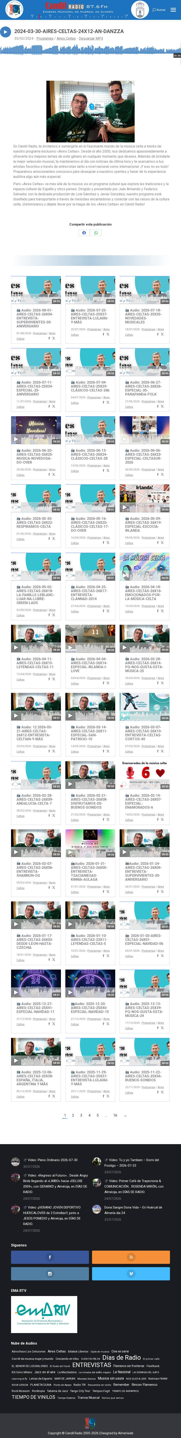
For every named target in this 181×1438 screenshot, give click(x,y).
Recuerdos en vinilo (99, 1384)
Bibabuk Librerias (78, 1351)
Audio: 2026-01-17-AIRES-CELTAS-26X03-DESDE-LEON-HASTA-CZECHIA (35, 942)
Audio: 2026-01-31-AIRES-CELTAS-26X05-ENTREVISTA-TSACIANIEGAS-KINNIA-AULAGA (89, 872)
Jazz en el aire (44, 1372)
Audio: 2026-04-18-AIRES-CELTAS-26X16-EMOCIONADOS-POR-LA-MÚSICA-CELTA (143, 593)
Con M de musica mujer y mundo (32, 1358)
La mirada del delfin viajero (95, 1372)
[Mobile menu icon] (173, 10)
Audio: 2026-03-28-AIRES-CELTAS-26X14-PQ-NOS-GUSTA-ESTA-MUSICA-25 (144, 665)
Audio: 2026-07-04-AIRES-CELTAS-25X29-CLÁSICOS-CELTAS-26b (90, 386)
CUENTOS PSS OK (90, 1359)
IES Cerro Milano (22, 1372)
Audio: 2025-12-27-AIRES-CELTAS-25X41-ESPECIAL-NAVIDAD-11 (36, 1008)
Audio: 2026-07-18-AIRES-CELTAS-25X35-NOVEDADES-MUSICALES (143, 316)
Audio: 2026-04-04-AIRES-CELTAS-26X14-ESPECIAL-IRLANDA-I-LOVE (89, 665)
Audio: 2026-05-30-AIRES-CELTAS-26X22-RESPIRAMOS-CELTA (35, 523)
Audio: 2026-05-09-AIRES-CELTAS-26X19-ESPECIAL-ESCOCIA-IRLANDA (143, 525)
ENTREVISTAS (91, 1365)
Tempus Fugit (101, 1391)
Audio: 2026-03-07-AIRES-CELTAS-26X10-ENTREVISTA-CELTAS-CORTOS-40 (143, 733)
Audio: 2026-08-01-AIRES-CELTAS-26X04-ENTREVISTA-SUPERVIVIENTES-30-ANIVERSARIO (35, 318)
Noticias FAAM (157, 1378)
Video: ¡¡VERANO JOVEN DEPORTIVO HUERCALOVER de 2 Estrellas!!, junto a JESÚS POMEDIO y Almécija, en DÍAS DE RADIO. (52, 1215)
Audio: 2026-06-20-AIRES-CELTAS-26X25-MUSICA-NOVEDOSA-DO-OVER (35, 456)
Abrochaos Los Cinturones (28, 1351)
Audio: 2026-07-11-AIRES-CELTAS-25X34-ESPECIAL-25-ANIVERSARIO (35, 388)
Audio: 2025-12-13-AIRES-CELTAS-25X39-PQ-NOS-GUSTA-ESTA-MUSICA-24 (144, 1010)
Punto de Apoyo (62, 1384)
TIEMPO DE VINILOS (33, 1397)
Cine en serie (120, 1351)
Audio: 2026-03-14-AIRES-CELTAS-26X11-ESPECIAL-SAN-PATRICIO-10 (89, 733)
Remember (121, 1385)
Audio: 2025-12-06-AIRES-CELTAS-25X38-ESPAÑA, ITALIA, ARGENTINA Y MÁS (35, 1078)
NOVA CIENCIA (20, 1385)
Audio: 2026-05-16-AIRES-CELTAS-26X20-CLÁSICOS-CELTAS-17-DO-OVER (90, 525)
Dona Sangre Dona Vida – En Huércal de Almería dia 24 (133, 1210)
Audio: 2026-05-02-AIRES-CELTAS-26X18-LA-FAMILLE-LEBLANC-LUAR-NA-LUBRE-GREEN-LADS (36, 595)
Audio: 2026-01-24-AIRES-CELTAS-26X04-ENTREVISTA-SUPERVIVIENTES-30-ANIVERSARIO (143, 872)
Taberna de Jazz (57, 1391)
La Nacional (121, 1372)
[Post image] (15, 1161)
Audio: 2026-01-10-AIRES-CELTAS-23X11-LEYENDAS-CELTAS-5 (89, 940)
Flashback (153, 1366)
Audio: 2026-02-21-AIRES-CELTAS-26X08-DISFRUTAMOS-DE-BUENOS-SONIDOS (89, 801)
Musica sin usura (111, 1378)
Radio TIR (80, 1384)
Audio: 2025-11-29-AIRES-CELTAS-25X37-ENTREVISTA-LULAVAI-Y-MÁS (89, 1078)
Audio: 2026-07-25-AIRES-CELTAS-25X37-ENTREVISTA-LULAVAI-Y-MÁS (89, 316)
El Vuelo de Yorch (60, 1366)
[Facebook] (49, 338)
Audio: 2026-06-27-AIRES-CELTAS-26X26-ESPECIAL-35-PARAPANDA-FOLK (143, 388)
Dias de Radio (121, 1357)
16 (115, 1115)
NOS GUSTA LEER (136, 1378)
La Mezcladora (67, 1372)
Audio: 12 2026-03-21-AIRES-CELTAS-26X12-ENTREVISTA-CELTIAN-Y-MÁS (34, 733)
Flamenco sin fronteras (128, 1366)
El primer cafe (151, 1359)
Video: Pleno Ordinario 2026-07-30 (52, 1160)
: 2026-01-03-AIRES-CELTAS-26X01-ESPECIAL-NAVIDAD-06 (144, 940)
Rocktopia (38, 1391)
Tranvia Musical (88, 1397)
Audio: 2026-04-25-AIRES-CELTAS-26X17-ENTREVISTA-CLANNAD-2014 (89, 593)
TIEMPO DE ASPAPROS (125, 1391)
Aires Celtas (66, 38)
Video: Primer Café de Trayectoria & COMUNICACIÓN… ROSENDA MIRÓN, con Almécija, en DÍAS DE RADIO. (134, 1186)
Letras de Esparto (40, 1378)
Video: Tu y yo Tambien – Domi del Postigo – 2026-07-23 (131, 1163)
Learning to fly (19, 1378)
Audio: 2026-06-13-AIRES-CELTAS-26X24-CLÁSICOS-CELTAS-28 (89, 454)
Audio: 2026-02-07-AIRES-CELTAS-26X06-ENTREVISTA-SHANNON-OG (35, 870)
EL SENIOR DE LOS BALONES (30, 1366)
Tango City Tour (80, 1391)
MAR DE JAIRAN (65, 1378)
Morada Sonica (86, 1378)
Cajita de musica (99, 1351)
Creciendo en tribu (67, 1358)
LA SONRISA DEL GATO (146, 1372)
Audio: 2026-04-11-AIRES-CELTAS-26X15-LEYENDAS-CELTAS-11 (35, 663)
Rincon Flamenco (144, 1385)
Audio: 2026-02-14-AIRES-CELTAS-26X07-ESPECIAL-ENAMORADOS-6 (143, 801)
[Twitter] (53, 338)
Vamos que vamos (113, 1398)
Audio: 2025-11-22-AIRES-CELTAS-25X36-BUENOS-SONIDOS (143, 1076)
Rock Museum (21, 1391)
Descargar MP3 (91, 38)
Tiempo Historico (66, 1398)
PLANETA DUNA (40, 1384)
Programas (44, 38)
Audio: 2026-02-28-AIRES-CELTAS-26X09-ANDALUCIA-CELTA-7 (35, 799)
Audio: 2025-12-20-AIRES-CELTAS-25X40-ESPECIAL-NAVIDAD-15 (90, 1008)
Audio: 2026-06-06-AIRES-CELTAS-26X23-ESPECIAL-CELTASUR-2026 (143, 456)
